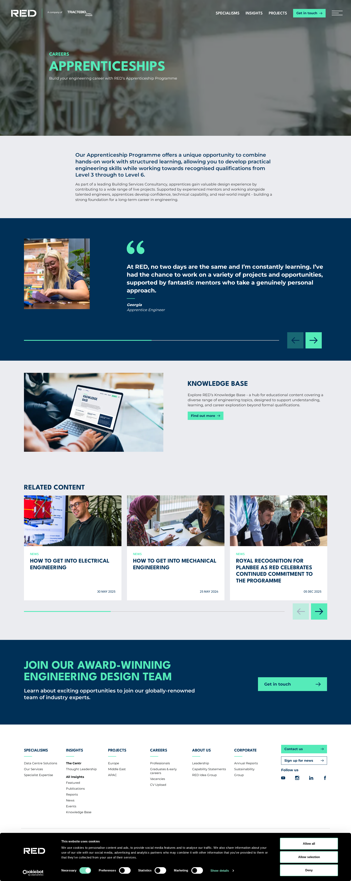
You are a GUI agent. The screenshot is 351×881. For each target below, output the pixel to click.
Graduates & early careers (163, 771)
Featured (73, 783)
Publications (75, 788)
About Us (201, 750)
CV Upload (158, 785)
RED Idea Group (204, 775)
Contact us (293, 749)
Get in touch (306, 13)
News (70, 800)
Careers (158, 750)
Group (239, 775)
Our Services (33, 769)
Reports (72, 794)
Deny (309, 870)
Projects (278, 13)
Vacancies (157, 779)
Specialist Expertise (38, 775)
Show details (219, 870)
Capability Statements (209, 769)
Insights (254, 13)
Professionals (160, 763)
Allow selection (309, 857)
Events (71, 806)
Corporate (245, 750)
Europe (113, 763)
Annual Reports (246, 763)
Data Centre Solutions (40, 763)
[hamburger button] (336, 13)
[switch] (125, 870)
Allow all (309, 843)
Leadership (200, 763)
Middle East (117, 769)
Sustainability (244, 769)
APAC (112, 775)
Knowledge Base (78, 812)
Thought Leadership (81, 769)
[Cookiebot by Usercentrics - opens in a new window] (34, 873)
